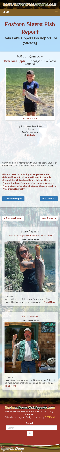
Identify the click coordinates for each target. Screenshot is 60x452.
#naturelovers (10, 186)
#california (25, 177)
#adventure (37, 183)
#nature (15, 183)
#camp (34, 174)
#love (47, 180)
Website (31, 135)
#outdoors (37, 180)
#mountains (8, 180)
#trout (42, 186)
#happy (6, 183)
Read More (49, 302)
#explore (49, 183)
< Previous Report (13, 198)
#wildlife (51, 186)
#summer (25, 183)
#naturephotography (13, 189)
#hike (19, 180)
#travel (35, 177)
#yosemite (45, 177)
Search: (30, 423)
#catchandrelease (28, 186)
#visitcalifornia (10, 177)
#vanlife (26, 180)
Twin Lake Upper (14, 61)
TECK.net (50, 417)
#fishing (25, 174)
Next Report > (49, 198)
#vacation (43, 174)
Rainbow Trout (30, 118)
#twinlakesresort (11, 174)
